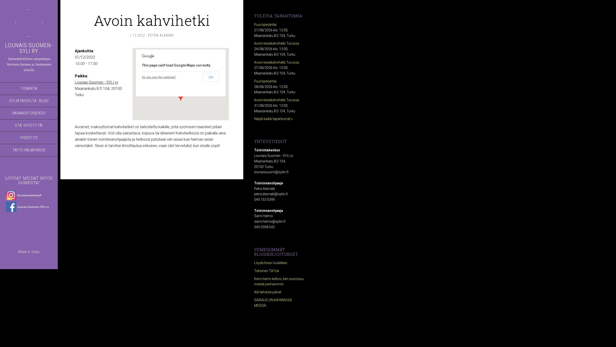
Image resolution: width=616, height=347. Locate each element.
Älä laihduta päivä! (267, 292)
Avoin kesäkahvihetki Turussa (276, 43)
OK (211, 77)
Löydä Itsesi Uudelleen (270, 263)
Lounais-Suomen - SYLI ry (96, 82)
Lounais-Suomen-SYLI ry (29, 48)
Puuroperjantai (265, 25)
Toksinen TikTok (266, 271)
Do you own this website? (159, 77)
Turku (35, 252)
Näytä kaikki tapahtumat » (273, 119)
